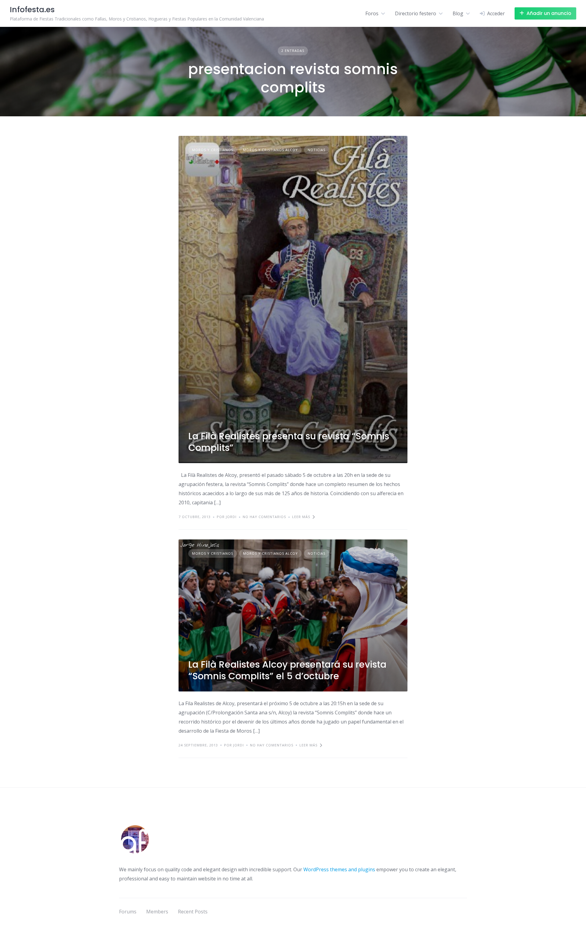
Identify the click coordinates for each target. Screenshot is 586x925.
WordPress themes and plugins (339, 869)
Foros (371, 13)
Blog (458, 13)
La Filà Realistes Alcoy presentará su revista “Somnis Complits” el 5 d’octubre (287, 670)
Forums (127, 911)
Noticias (316, 149)
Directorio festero (415, 13)
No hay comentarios (264, 516)
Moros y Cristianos (212, 149)
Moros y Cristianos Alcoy (270, 149)
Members (157, 911)
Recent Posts (193, 911)
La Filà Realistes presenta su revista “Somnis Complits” (288, 442)
